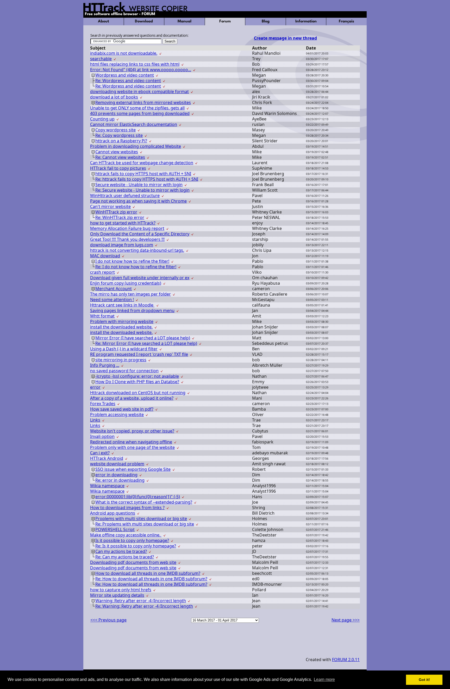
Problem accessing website (117, 414)
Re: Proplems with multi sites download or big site (144, 524)
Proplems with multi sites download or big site (141, 518)
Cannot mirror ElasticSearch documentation (133, 124)
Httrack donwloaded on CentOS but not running (137, 392)
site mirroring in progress (120, 360)
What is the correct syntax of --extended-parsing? (143, 502)
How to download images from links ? (127, 507)
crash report (102, 272)
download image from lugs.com (121, 245)
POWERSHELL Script (115, 529)
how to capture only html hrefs (120, 590)
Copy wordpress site (115, 130)
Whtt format (102, 316)
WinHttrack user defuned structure (125, 195)
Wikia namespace (107, 486)
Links (95, 420)
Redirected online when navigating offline (131, 442)
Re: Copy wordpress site (119, 135)
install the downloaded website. (121, 327)
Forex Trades (102, 403)
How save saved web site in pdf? (121, 409)
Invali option (102, 436)
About (103, 21)
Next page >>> (346, 620)
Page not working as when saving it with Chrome (138, 201)
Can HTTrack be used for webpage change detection (141, 163)
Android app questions (112, 513)
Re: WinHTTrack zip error (119, 217)
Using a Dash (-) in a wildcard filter (124, 349)
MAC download (105, 256)
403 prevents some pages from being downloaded (140, 113)
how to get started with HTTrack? (122, 223)
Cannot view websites (116, 152)
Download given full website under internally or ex (139, 278)
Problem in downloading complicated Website (135, 146)
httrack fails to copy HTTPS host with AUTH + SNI (143, 173)
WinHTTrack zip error (116, 212)
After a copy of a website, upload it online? (131, 398)
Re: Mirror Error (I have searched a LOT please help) (146, 343)
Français (346, 21)
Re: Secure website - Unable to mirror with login (142, 190)
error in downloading (116, 475)
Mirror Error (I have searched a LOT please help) (142, 338)
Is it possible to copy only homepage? (132, 540)
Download (144, 21)
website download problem (117, 464)
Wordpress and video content (124, 75)
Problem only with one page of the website (132, 447)
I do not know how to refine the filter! (132, 261)
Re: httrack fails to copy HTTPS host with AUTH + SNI (146, 179)
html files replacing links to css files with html (134, 64)
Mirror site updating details (117, 595)
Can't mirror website (110, 206)
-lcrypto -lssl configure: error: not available (137, 376)
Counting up (102, 119)
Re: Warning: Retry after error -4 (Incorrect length (144, 606)
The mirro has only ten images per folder (130, 294)
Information (306, 21)
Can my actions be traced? (121, 551)
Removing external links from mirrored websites (143, 102)
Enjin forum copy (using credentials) (125, 283)
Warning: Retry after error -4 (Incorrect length (140, 600)
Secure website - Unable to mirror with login (139, 184)
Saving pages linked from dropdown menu (132, 310)
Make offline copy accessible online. (125, 535)
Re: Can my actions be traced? (124, 557)
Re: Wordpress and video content (128, 80)
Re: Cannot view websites (120, 157)
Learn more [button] (324, 679)
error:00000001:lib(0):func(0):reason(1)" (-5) (137, 496)
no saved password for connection (124, 371)
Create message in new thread (285, 38)
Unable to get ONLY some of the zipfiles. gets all (137, 108)
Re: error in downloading (120, 480)
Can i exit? (100, 453)
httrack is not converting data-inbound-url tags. (137, 250)
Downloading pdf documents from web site (133, 562)
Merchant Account (113, 288)
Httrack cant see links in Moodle (122, 305)
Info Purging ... (104, 365)
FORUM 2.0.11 (346, 659)
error (95, 387)
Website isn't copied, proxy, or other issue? (132, 431)
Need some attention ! (112, 299)
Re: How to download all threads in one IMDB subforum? (151, 579)
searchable (101, 59)
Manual (184, 21)
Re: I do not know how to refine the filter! (135, 267)
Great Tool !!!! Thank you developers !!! (127, 239)
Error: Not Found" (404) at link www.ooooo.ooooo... (140, 69)
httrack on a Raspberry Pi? (121, 141)
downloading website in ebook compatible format (139, 91)
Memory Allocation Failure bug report (127, 228)
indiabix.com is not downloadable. (123, 53)
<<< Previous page (108, 620)
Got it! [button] (424, 680)
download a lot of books (114, 97)
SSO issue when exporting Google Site (133, 469)
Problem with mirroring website (121, 321)
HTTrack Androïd (106, 458)
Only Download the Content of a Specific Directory (139, 234)
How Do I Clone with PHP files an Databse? (137, 382)
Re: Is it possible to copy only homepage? (135, 546)
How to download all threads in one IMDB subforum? (147, 573)
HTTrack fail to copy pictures (118, 168)
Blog (266, 21)
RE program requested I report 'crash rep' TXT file (139, 354)
